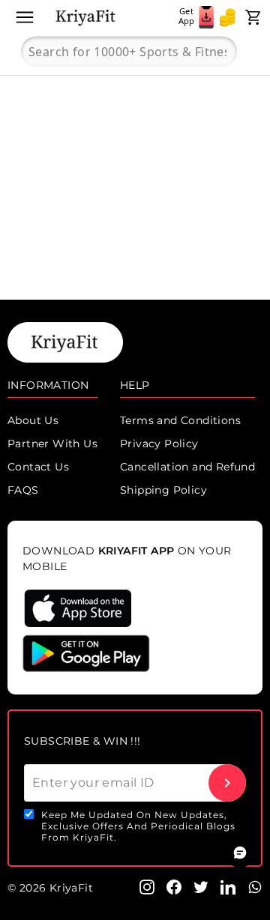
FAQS (23, 490)
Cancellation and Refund (187, 466)
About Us (33, 420)
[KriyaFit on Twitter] (201, 886)
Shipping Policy (163, 490)
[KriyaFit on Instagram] (147, 886)
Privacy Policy (159, 443)
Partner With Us (53, 443)
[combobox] (129, 52)
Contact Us (38, 466)
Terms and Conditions (180, 420)
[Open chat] (240, 853)
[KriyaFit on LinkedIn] (228, 886)
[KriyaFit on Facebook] (174, 886)
